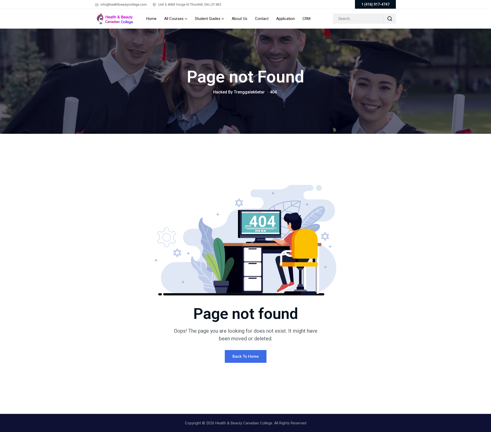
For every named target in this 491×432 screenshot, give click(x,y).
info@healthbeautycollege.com (123, 4)
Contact (262, 18)
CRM (306, 18)
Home (151, 18)
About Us (239, 18)
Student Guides (207, 18)
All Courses (174, 18)
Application (285, 18)
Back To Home (245, 356)
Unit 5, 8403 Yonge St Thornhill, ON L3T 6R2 (189, 4)
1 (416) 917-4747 (375, 4)
